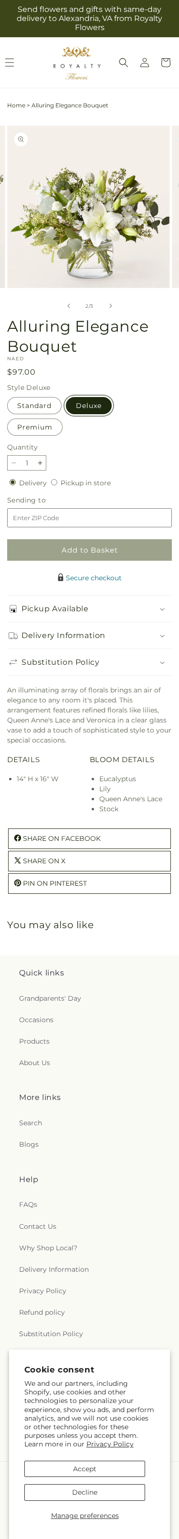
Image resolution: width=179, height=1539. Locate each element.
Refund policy (42, 1312)
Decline (84, 1492)
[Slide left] (68, 305)
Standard (34, 405)
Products (34, 1041)
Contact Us (37, 1226)
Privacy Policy (110, 1444)
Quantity (22, 447)
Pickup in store (86, 483)
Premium (35, 427)
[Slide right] (110, 305)
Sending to (40, 500)
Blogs (29, 1144)
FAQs (28, 1204)
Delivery (34, 483)
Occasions (36, 1020)
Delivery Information (54, 1269)
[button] (123, 62)
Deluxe (89, 405)
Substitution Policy (51, 1334)
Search (30, 1123)
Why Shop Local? (48, 1248)
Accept (84, 1469)
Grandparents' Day (50, 998)
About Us (34, 1062)
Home (16, 105)
